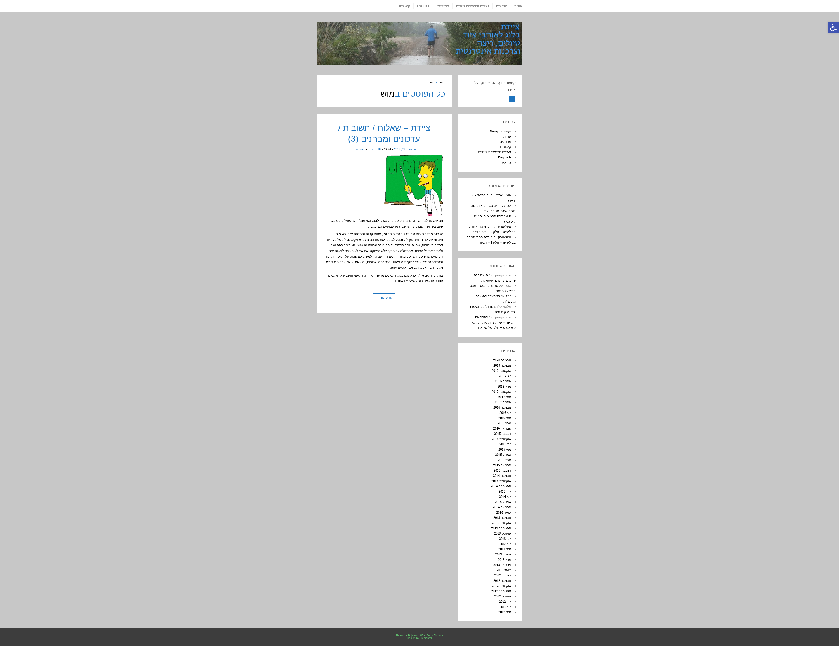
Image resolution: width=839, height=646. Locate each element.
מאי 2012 (504, 612)
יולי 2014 (505, 491)
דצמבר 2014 (502, 470)
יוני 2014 (505, 496)
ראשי (442, 82)
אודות (507, 136)
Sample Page (500, 131)
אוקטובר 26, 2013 (405, 149)
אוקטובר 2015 (501, 439)
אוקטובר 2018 (501, 370)
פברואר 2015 (502, 465)
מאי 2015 (504, 449)
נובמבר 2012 (502, 580)
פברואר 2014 (502, 507)
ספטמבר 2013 (501, 528)
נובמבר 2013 (502, 517)
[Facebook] (512, 99)
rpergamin (359, 149)
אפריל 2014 (503, 502)
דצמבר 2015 (502, 433)
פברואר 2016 (502, 428)
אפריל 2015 (503, 454)
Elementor (426, 638)
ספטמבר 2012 (501, 591)
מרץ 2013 (504, 559)
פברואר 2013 (502, 564)
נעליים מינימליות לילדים (494, 152)
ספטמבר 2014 (501, 486)
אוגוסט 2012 (502, 596)
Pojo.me (413, 635)
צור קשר (505, 162)
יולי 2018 (505, 376)
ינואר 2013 (504, 570)
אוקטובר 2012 (501, 585)
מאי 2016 (504, 418)
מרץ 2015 (504, 460)
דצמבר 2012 (502, 575)
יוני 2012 (505, 606)
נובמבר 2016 (502, 407)
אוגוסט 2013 (502, 533)
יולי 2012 (505, 601)
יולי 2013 (505, 538)
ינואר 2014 (503, 512)
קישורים (505, 147)
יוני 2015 (505, 444)
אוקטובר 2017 (501, 391)
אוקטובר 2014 (501, 481)
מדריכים (505, 141)
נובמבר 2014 (502, 475)
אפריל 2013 (503, 554)
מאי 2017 (504, 397)
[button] (833, 27)
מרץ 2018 (504, 386)
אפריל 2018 (503, 381)
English (504, 157)
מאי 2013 (504, 549)
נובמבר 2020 (502, 360)
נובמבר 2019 (502, 365)
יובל (508, 296)
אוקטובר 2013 (501, 523)
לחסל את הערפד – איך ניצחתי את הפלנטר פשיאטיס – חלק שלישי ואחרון (493, 322)
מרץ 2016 (504, 423)
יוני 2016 (505, 412)
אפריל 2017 (503, 402)
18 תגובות (374, 149)
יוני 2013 (505, 544)
